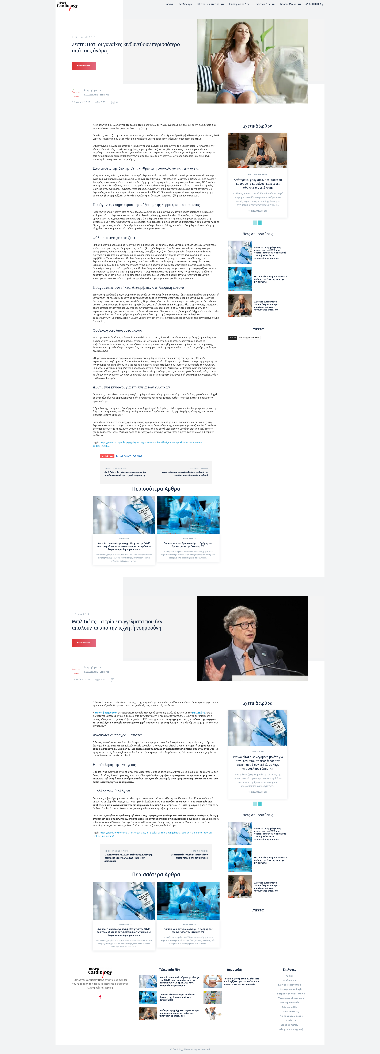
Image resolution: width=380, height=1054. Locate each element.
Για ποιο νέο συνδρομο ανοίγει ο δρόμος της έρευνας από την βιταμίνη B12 (188, 545)
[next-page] (260, 223)
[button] (314, 4)
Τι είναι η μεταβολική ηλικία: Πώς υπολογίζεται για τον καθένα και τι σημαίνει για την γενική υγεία (242, 981)
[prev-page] (255, 223)
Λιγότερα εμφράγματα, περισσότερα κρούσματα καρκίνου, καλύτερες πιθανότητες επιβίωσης (258, 183)
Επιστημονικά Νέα (83, 37)
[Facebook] (100, 997)
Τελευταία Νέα (125, 539)
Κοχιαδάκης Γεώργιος (96, 94)
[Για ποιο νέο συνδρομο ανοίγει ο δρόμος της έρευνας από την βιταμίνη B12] (188, 515)
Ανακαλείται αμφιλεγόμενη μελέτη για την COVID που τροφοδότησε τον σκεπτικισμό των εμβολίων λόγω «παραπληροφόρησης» (124, 546)
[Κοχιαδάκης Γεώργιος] (78, 92)
